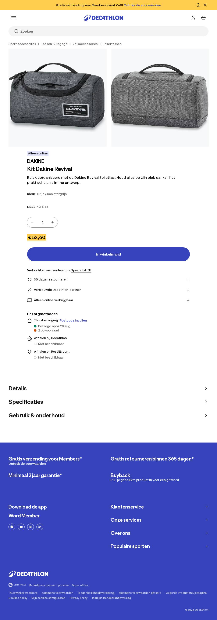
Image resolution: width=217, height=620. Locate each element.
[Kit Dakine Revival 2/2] (160, 98)
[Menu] (13, 18)
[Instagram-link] (30, 527)
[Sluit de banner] (205, 5)
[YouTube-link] (21, 527)
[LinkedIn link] (39, 527)
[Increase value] (52, 222)
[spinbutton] (42, 222)
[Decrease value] (32, 222)
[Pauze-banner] (198, 5)
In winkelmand (108, 254)
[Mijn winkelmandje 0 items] (203, 18)
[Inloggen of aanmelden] (193, 18)
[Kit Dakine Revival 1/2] (57, 98)
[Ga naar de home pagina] (103, 18)
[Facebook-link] (11, 527)
